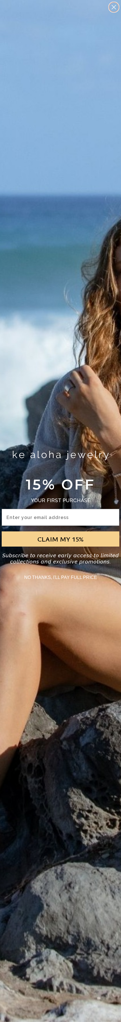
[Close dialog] (114, 7)
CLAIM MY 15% (60, 538)
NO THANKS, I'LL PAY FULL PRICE (60, 577)
